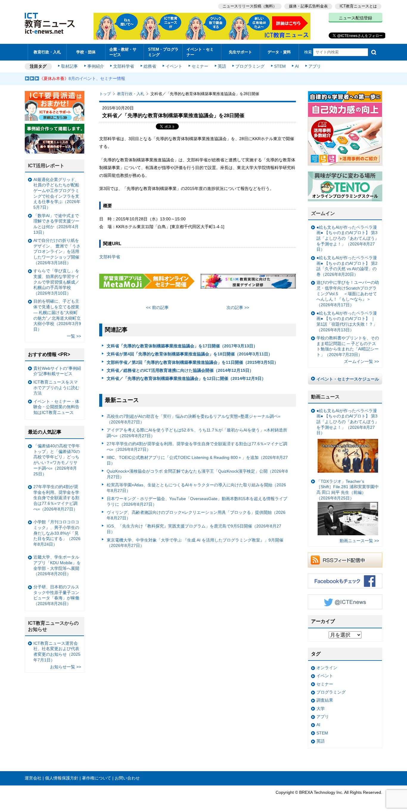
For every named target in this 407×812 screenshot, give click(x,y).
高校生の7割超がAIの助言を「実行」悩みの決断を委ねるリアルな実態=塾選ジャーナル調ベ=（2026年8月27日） (193, 419)
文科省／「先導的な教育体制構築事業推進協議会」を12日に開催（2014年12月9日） (186, 378)
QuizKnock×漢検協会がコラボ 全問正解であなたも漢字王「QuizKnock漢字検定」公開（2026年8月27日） (197, 474)
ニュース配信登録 (355, 18)
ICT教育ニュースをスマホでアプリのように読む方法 (56, 387)
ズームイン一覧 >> (361, 361)
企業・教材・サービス (122, 52)
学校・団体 (86, 52)
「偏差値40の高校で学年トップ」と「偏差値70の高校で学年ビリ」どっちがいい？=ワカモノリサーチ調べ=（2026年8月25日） (56, 459)
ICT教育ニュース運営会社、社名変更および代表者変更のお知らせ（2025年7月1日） (56, 651)
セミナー (200, 66)
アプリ (314, 66)
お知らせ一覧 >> (65, 666)
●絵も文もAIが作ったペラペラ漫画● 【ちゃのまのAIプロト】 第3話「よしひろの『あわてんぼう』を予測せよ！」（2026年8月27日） (347, 238)
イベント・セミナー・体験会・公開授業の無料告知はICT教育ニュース (56, 407)
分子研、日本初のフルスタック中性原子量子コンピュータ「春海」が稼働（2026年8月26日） (56, 595)
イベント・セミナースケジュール (347, 379)
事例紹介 (95, 66)
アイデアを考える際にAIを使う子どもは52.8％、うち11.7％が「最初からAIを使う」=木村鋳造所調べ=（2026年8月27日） (197, 433)
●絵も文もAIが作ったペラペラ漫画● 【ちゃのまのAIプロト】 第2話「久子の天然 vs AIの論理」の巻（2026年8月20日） (347, 266)
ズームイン (323, 213)
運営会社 (33, 778)
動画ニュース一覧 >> (359, 540)
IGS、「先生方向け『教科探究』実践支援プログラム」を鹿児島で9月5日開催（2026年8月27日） (194, 529)
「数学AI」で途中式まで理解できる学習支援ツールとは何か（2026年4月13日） (56, 224)
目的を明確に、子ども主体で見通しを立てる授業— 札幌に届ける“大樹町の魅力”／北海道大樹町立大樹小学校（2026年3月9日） (57, 315)
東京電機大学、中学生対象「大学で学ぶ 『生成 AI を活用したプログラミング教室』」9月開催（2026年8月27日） (195, 543)
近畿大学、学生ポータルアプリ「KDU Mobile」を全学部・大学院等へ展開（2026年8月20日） (57, 565)
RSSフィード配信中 (345, 560)
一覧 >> (74, 336)
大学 (320, 708)
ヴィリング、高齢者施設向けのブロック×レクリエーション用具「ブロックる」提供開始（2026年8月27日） (196, 515)
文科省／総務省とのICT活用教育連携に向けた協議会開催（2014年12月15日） (180, 370)
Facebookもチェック (345, 580)
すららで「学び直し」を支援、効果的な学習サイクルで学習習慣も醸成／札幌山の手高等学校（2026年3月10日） (56, 282)
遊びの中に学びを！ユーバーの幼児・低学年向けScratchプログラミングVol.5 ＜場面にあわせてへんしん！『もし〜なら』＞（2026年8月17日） (347, 293)
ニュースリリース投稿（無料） (250, 6)
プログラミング (250, 66)
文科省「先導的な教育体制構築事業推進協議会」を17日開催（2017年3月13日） (182, 346)
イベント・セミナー (200, 52)
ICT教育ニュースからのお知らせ (53, 626)
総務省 (150, 66)
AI (297, 66)
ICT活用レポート (46, 165)
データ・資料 (279, 52)
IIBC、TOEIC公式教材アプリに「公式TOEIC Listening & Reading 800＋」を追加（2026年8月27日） (197, 460)
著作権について (96, 778)
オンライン (326, 667)
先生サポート (240, 52)
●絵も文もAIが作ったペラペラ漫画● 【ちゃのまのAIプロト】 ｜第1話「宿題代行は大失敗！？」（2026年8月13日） (346, 321)
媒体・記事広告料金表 (308, 6)
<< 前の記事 (157, 307)
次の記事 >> (237, 307)
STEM (280, 66)
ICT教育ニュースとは (358, 6)
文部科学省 (123, 66)
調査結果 (324, 700)
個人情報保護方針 (61, 778)
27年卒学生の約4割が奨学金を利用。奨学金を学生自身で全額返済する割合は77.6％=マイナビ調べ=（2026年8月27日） (197, 446)
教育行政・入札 (47, 52)
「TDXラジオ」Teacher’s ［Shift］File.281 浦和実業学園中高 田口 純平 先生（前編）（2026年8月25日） (347, 489)
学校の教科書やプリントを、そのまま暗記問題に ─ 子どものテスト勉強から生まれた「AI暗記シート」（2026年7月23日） (347, 346)
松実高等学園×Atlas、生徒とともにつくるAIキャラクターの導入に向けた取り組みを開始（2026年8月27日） (196, 487)
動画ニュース (325, 396)
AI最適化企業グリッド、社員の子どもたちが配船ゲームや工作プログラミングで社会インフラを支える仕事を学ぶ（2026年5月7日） (56, 193)
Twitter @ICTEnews (345, 601)
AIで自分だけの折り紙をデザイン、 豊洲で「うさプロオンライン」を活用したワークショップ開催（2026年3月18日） (56, 251)
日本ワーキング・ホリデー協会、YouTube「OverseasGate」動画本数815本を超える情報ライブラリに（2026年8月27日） (197, 501)
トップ (105, 94)
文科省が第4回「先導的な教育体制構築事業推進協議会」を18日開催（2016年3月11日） (189, 354)
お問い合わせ (127, 778)
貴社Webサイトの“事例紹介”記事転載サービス (57, 371)
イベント (174, 66)
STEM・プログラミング (163, 52)
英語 (222, 66)
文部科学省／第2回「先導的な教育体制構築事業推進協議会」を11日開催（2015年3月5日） (192, 362)
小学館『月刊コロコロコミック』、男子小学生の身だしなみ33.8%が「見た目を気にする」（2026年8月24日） (56, 533)
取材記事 (69, 66)
